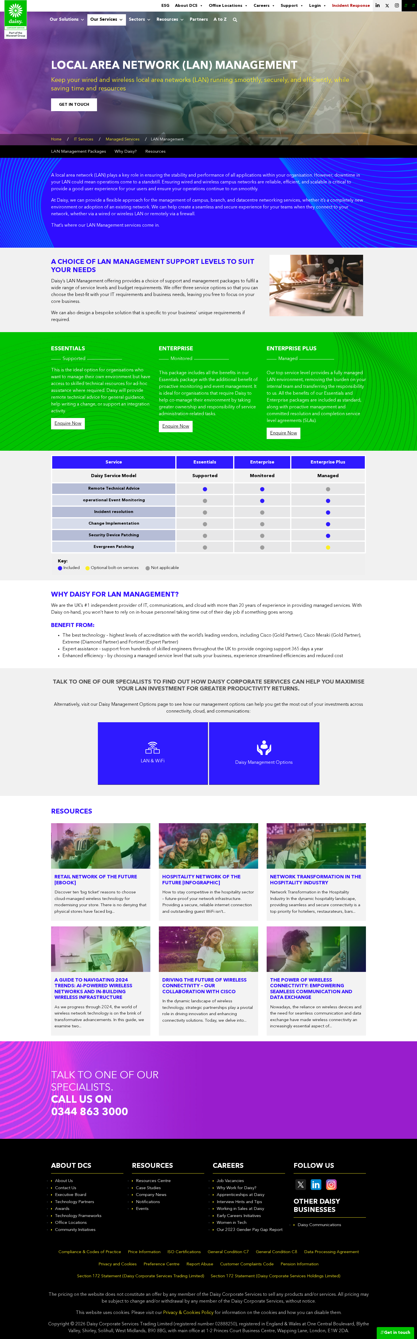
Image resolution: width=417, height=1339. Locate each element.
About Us (64, 1181)
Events (142, 1209)
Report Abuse (199, 1264)
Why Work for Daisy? (236, 1188)
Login (315, 6)
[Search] (235, 20)
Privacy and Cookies (117, 1264)
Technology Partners (74, 1202)
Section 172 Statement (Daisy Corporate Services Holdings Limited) (275, 1276)
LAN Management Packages (78, 152)
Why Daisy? (126, 152)
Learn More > (153, 770)
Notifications (148, 1202)
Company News (151, 1195)
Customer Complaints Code (247, 1264)
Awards (62, 1209)
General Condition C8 (276, 1252)
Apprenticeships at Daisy (240, 1195)
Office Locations (225, 6)
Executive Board (70, 1195)
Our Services (103, 20)
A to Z (220, 20)
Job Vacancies (230, 1181)
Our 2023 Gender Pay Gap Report (250, 1230)
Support (289, 6)
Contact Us (65, 1188)
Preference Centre (162, 1264)
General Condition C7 (228, 1252)
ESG (165, 6)
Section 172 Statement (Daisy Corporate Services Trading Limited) (140, 1276)
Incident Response (351, 6)
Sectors (137, 20)
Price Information (144, 1252)
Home (56, 139)
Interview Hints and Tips (239, 1202)
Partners (199, 20)
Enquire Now (67, 423)
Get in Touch (74, 105)
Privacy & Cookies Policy (188, 1313)
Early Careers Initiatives (239, 1216)
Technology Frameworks (78, 1216)
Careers (261, 6)
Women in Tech (232, 1223)
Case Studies (148, 1188)
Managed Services (123, 139)
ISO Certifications (184, 1252)
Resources (167, 20)
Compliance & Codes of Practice (89, 1252)
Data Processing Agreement (331, 1252)
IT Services (83, 139)
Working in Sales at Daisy (240, 1209)
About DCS (186, 6)
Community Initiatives (75, 1230)
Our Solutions (64, 20)
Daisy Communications (319, 1225)
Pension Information (300, 1264)
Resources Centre (153, 1181)
